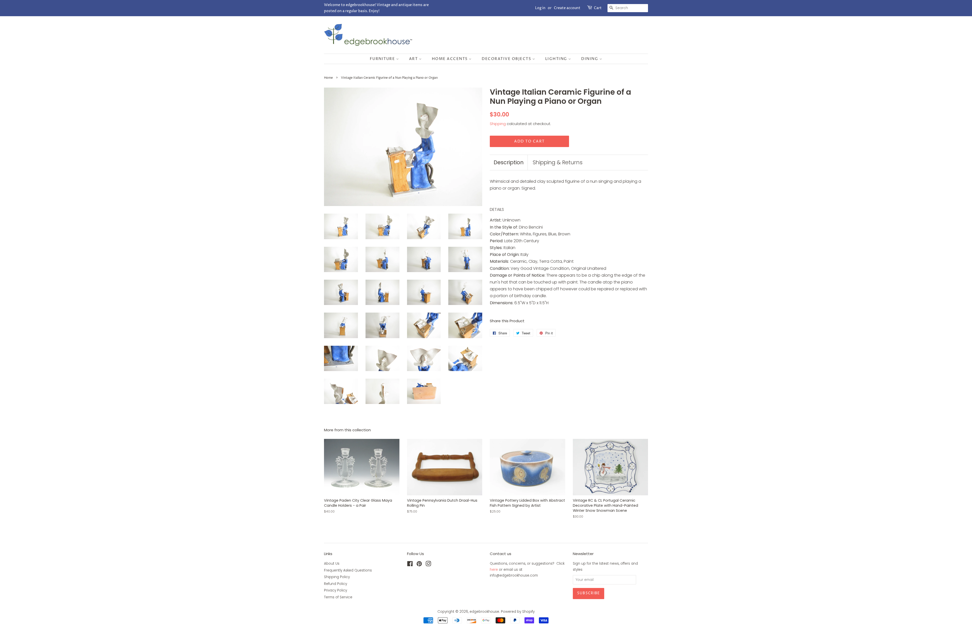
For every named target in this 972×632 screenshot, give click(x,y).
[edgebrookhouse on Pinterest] (419, 564)
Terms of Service (338, 597)
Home (328, 78)
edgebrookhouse (484, 611)
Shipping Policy (337, 577)
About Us (331, 563)
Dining (590, 59)
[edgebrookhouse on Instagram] (428, 564)
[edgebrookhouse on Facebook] (410, 564)
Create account (567, 8)
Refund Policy (335, 583)
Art (414, 59)
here (494, 569)
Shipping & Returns (557, 162)
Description (509, 162)
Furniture (383, 59)
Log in (540, 8)
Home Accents (450, 59)
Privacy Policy (335, 590)
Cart (598, 8)
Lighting (557, 59)
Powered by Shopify (518, 611)
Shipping (498, 123)
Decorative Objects (507, 59)
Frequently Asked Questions (348, 570)
